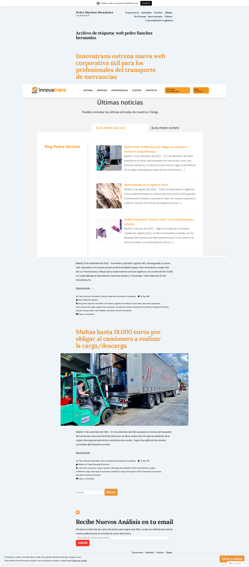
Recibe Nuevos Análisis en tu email (124, 522)
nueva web (136, 303)
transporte (111, 307)
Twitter (158, 12)
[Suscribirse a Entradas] (77, 512)
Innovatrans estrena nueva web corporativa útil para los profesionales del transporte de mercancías (120, 66)
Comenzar (146, 3)
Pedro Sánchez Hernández (94, 12)
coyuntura (106, 468)
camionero (82, 468)
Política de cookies (79, 560)
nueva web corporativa (151, 303)
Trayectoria (132, 12)
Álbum (168, 12)
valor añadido (100, 310)
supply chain (101, 307)
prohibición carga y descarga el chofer (126, 471)
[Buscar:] (90, 492)
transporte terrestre (160, 307)
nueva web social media (85, 307)
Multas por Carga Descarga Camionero (94, 464)
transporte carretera (124, 307)
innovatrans (109, 303)
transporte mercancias (152, 471)
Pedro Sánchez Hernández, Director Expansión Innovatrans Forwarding (107, 296)
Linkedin (146, 12)
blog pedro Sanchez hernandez (91, 303)
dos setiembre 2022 (128, 468)
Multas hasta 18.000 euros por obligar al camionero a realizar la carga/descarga (118, 338)
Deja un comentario (86, 314)
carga (99, 468)
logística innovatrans (123, 303)
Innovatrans (155, 16)
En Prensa (140, 16)
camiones (92, 468)
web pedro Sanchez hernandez (119, 310)
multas (152, 468)
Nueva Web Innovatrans (88, 300)
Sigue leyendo (83, 288)
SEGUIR (82, 543)
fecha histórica (143, 468)
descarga (115, 468)
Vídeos (168, 16)
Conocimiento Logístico (159, 20)
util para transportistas (85, 310)
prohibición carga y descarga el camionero (93, 471)
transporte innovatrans (142, 307)
